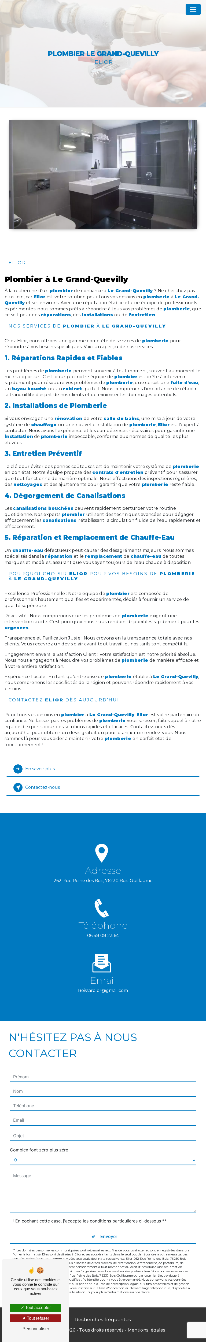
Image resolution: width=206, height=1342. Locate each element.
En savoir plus (40, 768)
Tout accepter (37, 1307)
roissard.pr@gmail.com (103, 990)
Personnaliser (36, 1328)
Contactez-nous (42, 787)
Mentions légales (146, 1330)
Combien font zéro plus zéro (39, 1150)
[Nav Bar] (193, 9)
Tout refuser (37, 1318)
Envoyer (108, 1236)
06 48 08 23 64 (103, 935)
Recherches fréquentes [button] (103, 1319)
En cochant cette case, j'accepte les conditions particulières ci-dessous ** (91, 1221)
